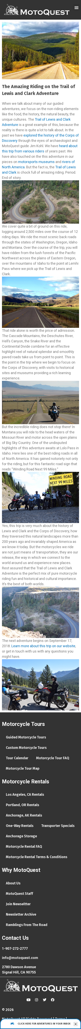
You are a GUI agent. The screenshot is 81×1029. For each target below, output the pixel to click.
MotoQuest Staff (19, 893)
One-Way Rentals (19, 826)
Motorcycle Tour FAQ (52, 758)
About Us (13, 883)
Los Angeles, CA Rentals (25, 794)
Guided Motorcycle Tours (26, 737)
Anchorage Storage (21, 836)
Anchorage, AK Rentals (24, 815)
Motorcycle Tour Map (22, 768)
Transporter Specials (58, 826)
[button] (76, 7)
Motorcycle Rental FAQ (24, 846)
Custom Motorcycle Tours (26, 748)
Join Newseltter (18, 904)
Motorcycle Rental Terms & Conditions (36, 857)
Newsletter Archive (21, 914)
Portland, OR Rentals (22, 805)
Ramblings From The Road (26, 925)
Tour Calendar (17, 758)
